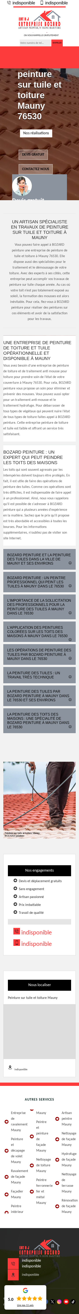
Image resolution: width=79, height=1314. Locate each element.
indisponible (23, 2)
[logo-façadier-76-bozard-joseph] (39, 19)
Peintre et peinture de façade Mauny (42, 1136)
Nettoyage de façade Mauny (68, 1139)
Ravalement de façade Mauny (17, 1176)
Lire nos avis (25, 1305)
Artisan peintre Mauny (67, 1118)
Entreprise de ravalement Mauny (17, 1121)
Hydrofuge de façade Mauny (68, 1159)
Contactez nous (35, 169)
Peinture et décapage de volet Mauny (17, 1151)
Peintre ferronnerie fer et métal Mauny (42, 1191)
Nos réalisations (36, 133)
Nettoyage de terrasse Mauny (68, 1183)
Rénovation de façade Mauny (68, 1206)
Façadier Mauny (17, 1194)
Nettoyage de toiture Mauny (42, 1165)
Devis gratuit (33, 154)
